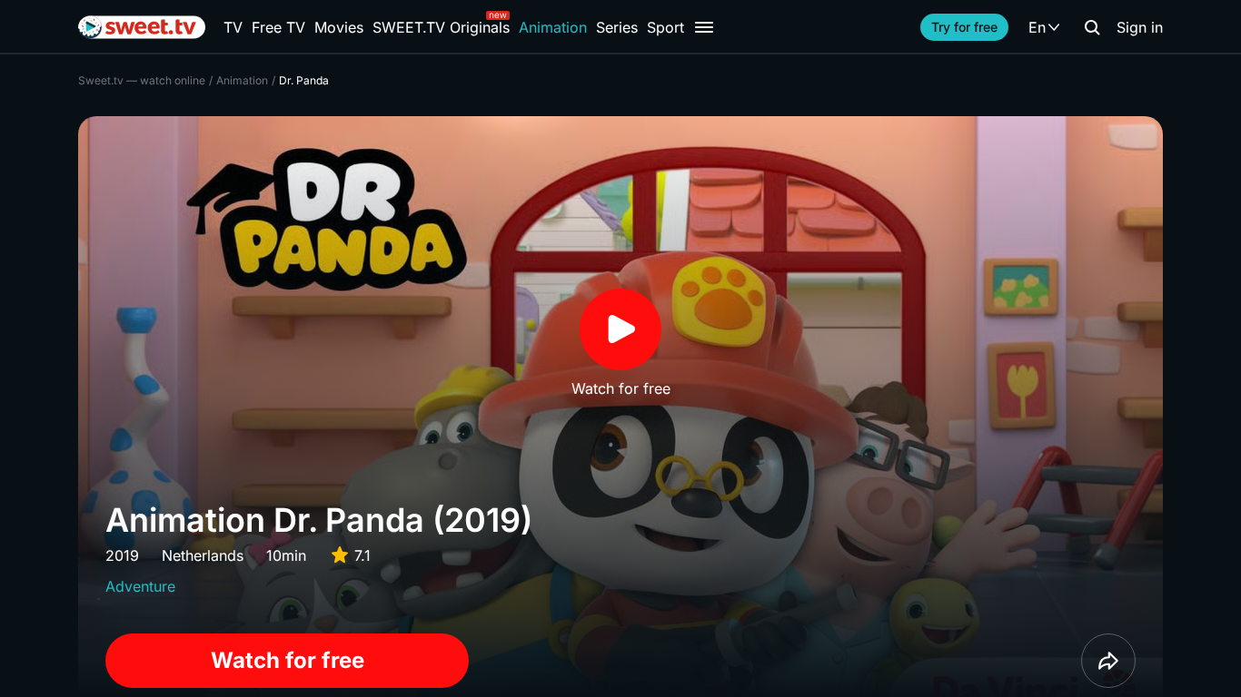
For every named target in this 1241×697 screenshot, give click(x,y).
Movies (338, 27)
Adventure (140, 586)
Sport (665, 27)
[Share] (1108, 660)
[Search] (1092, 27)
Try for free (964, 26)
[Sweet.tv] (141, 27)
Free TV (278, 27)
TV (233, 27)
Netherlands (202, 555)
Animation (553, 27)
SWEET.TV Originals (441, 27)
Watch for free (287, 660)
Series (617, 27)
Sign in (1140, 27)
